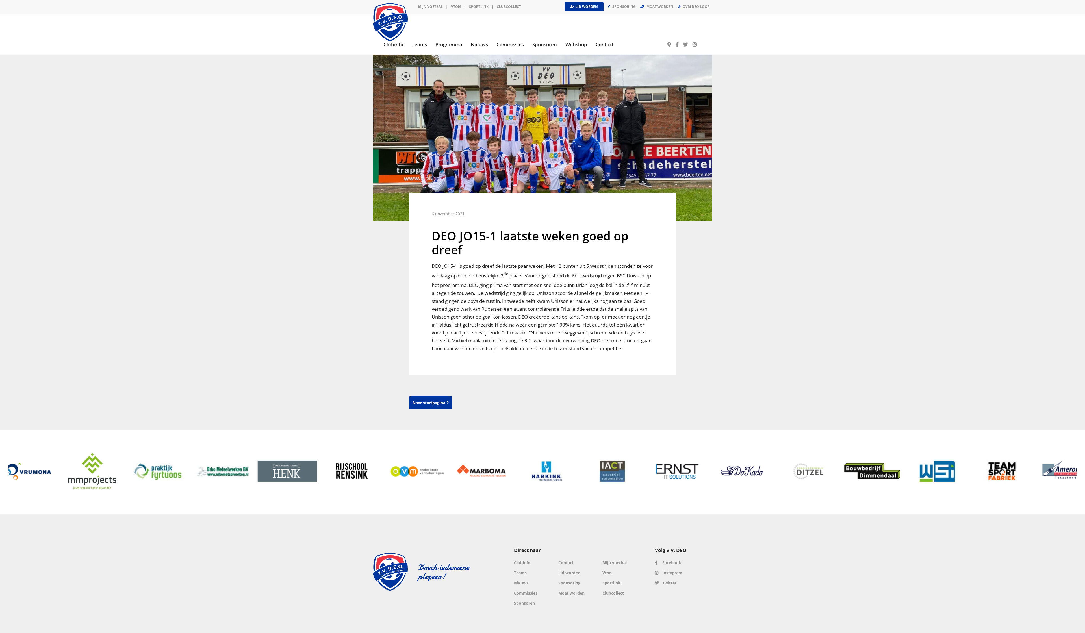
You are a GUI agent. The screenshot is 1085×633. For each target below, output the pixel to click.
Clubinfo (522, 562)
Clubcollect (509, 6)
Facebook (671, 562)
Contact (566, 562)
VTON (456, 6)
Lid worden (569, 572)
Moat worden (571, 593)
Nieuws (521, 583)
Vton (607, 572)
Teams (520, 572)
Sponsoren (524, 603)
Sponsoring (569, 583)
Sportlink (479, 6)
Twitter (668, 583)
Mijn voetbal (430, 6)
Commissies (525, 593)
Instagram (671, 572)
